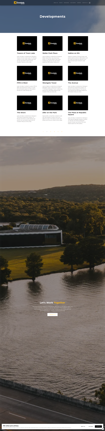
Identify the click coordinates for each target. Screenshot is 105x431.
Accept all (98, 426)
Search (61, 2)
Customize (91, 426)
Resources (66, 2)
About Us (56, 2)
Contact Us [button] (52, 314)
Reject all (83, 426)
